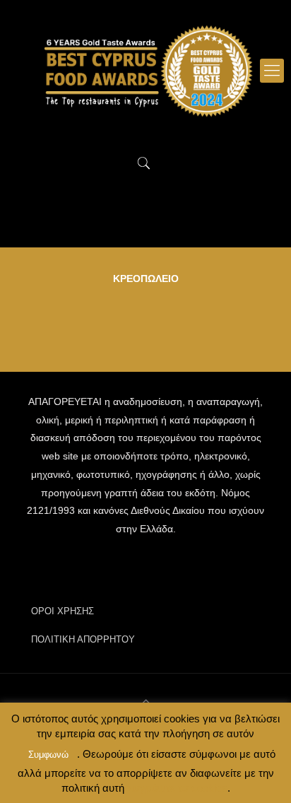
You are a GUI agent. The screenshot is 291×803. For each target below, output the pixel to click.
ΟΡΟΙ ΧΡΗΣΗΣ (62, 611)
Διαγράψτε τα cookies (175, 788)
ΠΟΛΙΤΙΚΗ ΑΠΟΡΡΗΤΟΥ (83, 639)
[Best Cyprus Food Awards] (145, 70)
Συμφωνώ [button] (48, 754)
